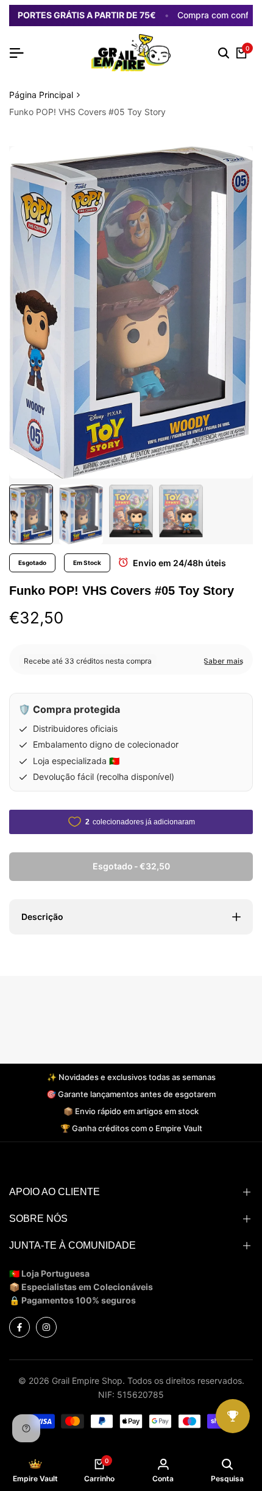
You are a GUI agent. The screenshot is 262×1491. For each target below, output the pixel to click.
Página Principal (41, 94)
